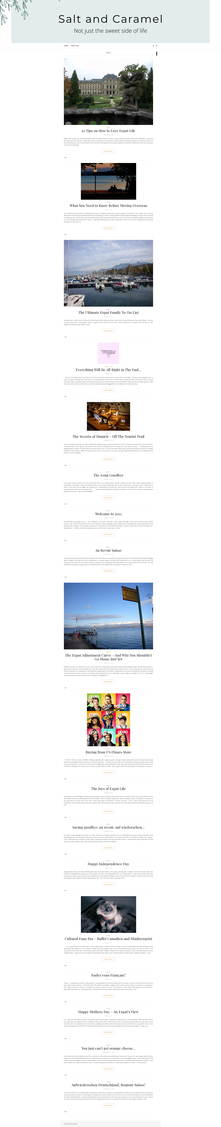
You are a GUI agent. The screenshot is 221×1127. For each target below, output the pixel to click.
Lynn (65, 157)
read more (108, 151)
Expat (108, 127)
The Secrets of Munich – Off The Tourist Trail (108, 436)
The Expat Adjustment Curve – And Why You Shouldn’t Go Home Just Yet (108, 657)
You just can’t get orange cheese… (108, 1048)
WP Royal (74, 1124)
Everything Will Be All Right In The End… (108, 369)
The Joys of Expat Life (108, 788)
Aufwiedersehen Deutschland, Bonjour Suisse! (108, 1084)
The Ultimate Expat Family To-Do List (108, 312)
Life (111, 366)
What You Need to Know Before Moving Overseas (108, 205)
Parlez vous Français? (108, 975)
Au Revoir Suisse (108, 550)
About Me (75, 45)
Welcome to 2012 (108, 513)
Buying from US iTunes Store (108, 752)
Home (66, 45)
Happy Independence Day (108, 863)
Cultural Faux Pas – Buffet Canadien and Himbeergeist (108, 938)
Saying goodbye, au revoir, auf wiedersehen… (108, 827)
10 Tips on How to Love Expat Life (108, 130)
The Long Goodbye (108, 475)
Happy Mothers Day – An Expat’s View (108, 1011)
